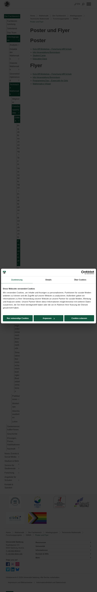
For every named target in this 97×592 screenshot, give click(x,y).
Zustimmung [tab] (16, 280)
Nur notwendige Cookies (18, 318)
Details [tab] (48, 280)
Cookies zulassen (79, 318)
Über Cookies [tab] (80, 280)
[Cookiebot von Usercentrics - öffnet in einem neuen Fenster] (83, 272)
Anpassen (47, 318)
